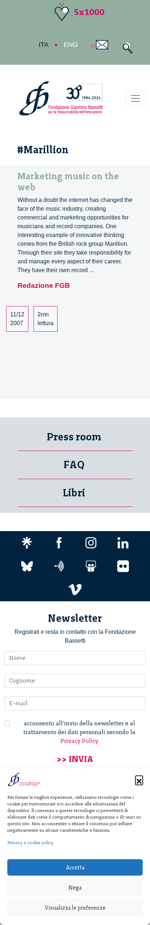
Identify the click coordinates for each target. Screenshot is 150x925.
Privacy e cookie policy (30, 842)
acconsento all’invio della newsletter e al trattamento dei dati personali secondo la (79, 732)
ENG (71, 44)
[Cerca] (126, 48)
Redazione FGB (43, 285)
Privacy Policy (79, 740)
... (91, 270)
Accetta (75, 867)
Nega (75, 887)
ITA (43, 44)
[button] (139, 779)
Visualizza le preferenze (75, 908)
